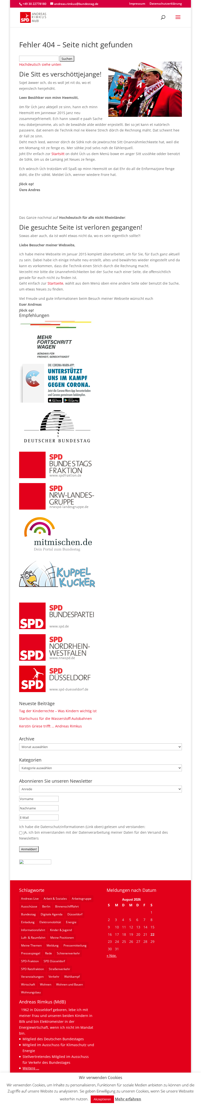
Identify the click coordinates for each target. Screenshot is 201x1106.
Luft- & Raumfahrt (33, 937)
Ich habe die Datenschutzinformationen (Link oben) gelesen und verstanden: (82, 826)
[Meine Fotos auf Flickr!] (35, 863)
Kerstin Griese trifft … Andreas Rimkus (50, 726)
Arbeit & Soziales (55, 898)
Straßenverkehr (59, 969)
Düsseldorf (74, 914)
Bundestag (28, 914)
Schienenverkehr (68, 953)
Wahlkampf (72, 976)
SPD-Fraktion (30, 961)
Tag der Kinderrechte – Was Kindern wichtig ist (58, 711)
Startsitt (57, 153)
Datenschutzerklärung (166, 4)
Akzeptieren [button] (102, 1099)
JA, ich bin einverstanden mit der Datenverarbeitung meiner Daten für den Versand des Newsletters (93, 835)
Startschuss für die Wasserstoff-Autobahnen (55, 718)
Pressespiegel (30, 953)
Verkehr (54, 976)
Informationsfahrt (33, 930)
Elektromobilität (50, 922)
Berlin (46, 906)
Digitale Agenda (52, 914)
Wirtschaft (28, 984)
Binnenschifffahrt (67, 906)
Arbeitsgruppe (81, 898)
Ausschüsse (29, 906)
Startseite (55, 283)
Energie (71, 922)
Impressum (137, 4)
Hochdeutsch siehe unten (40, 64)
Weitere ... (31, 1068)
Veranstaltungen (32, 976)
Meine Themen (31, 945)
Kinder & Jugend (61, 930)
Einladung (28, 922)
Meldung (53, 945)
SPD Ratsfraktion (32, 969)
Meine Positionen (62, 937)
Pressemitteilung (75, 945)
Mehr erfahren (128, 1098)
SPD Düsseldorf (54, 961)
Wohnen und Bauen (69, 984)
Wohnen (45, 984)
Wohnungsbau (31, 992)
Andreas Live (30, 898)
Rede (48, 953)
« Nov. (112, 955)
